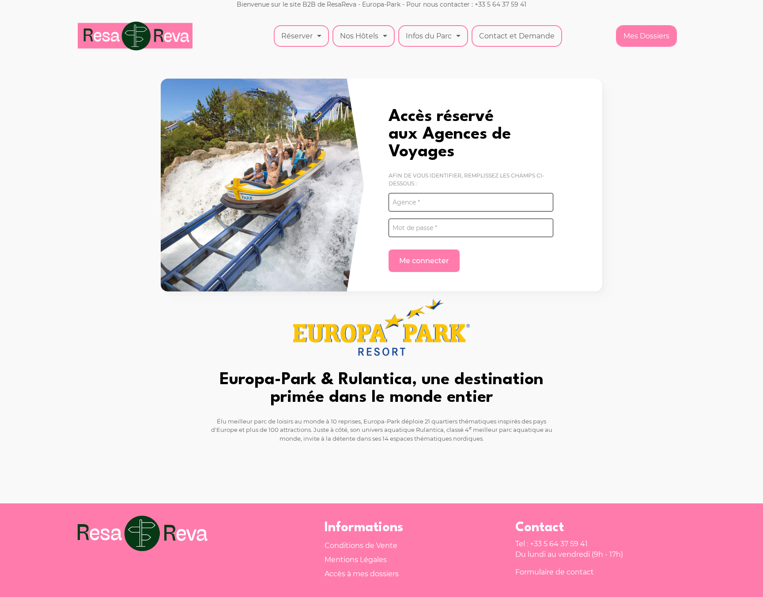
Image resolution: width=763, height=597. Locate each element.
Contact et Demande (517, 36)
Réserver (297, 36)
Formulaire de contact (554, 572)
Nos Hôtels (359, 36)
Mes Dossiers (646, 36)
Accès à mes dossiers (362, 574)
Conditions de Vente (361, 545)
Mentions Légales (356, 559)
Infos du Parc (429, 36)
